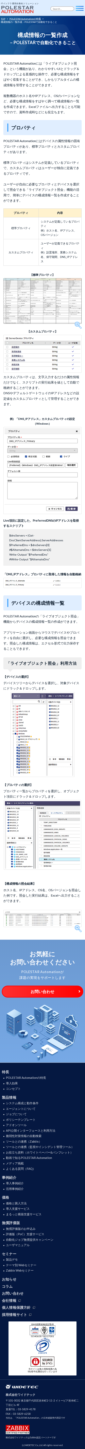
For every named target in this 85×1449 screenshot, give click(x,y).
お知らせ (9, 1279)
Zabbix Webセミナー (20, 1270)
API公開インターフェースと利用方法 (30, 1130)
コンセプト (13, 1088)
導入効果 (12, 1083)
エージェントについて (21, 1108)
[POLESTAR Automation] (18, 8)
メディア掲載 (15, 1163)
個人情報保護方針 (16, 1307)
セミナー (9, 1253)
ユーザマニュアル (18, 1245)
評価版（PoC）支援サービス (25, 1234)
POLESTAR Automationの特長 (26, 1077)
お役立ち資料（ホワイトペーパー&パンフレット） (39, 1152)
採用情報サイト (14, 1314)
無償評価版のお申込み (21, 1228)
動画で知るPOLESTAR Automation (29, 1157)
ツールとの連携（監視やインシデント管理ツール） (40, 1147)
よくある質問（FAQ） (21, 1168)
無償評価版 (11, 1222)
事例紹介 (9, 1177)
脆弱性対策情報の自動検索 (24, 1136)
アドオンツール (16, 1125)
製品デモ (12, 1259)
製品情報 (9, 1097)
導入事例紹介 (15, 1183)
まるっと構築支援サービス (24, 1214)
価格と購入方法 (16, 1203)
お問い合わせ (42, 991)
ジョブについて (16, 1114)
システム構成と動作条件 (22, 1103)
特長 (5, 1072)
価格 (5, 1197)
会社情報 (9, 1300)
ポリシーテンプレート (21, 1119)
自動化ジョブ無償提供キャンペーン (29, 1239)
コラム (7, 1286)
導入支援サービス (18, 1208)
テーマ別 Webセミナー (21, 1265)
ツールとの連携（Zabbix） (24, 1141)
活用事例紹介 (15, 1188)
